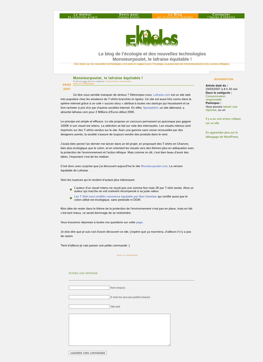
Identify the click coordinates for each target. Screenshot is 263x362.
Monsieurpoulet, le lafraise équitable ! (108, 78)
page (139, 222)
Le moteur (83, 15)
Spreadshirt (150, 107)
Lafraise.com (161, 94)
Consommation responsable (118, 81)
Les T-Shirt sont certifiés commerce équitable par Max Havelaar (115, 196)
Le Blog (175, 15)
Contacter (221, 15)
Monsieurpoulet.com (154, 166)
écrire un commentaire (83, 83)
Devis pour (129, 15)
